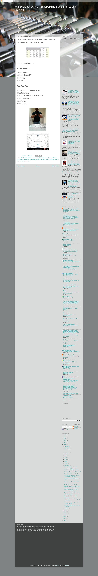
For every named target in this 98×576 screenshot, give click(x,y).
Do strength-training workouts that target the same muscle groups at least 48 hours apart (70, 388)
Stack (46, 159)
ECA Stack (54, 157)
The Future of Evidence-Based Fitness (71, 351)
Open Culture (66, 222)
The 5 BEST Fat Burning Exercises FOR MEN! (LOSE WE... (72, 476)
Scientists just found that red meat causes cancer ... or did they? (70, 381)
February (67, 465)
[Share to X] (38, 156)
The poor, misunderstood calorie (71, 301)
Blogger (67, 565)
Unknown (76, 426)
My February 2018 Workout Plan (71, 469)
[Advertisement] (28, 24)
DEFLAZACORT (66, 368)
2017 (64, 511)
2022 (64, 436)
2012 (64, 520)
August (66, 453)
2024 (64, 435)
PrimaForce (39, 159)
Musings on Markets (68, 228)
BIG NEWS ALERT (67, 346)
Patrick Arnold (66, 279)
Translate (67, 429)
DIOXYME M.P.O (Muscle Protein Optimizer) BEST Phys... (71, 490)
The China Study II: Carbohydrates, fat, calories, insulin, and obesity (70, 251)
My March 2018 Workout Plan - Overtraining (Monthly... (71, 467)
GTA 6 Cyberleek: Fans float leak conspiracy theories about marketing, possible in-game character (71, 217)
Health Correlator (67, 248)
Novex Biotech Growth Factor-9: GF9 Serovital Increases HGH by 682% (73, 91)
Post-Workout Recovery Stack (71, 473)
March (66, 463)
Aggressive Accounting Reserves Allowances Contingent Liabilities (70, 269)
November (67, 448)
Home (38, 166)
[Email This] (36, 156)
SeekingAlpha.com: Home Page (71, 208)
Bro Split (36, 157)
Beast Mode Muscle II (68, 354)
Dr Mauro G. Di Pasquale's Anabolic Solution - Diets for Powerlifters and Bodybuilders (74, 142)
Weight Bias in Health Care (69, 240)
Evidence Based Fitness (69, 350)
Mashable (65, 215)
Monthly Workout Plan (25, 159)
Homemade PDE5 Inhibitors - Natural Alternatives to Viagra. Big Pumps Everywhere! (74, 195)
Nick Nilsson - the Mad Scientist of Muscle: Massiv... (72, 493)
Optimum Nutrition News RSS (70, 393)
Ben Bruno (66, 307)
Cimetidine (45, 157)
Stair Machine (55, 159)
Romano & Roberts (68, 397)
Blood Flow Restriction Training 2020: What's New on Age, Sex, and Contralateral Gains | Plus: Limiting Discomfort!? (71, 334)
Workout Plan (27, 160)
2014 (64, 516)
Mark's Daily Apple (67, 296)
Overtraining (33, 159)
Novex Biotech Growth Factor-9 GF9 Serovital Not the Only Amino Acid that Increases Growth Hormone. (74, 162)
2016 (64, 513)
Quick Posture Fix (67, 245)
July (66, 455)
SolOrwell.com (66, 339)
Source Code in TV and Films (70, 285)
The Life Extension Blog (69, 324)
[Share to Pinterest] (41, 156)
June (66, 457)
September (67, 451)
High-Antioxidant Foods (68, 297)
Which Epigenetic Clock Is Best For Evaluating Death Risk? (70, 275)
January (67, 508)
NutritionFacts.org (67, 239)
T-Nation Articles (67, 395)
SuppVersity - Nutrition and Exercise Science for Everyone (70, 331)
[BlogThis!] (37, 156)
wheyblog (76, 428)
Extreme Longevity (68, 260)
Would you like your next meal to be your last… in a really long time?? (70, 303)
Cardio (40, 157)
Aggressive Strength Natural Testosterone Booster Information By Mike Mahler (74, 152)
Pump (43, 159)
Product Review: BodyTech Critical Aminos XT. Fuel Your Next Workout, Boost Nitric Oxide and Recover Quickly (74, 118)
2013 (64, 518)
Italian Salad (66, 321)
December (67, 446)
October (67, 450)
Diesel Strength (67, 244)
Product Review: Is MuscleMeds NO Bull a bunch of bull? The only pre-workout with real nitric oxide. (70, 130)
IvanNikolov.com (67, 254)
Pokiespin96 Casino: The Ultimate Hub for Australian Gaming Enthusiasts (71, 262)
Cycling (49, 157)
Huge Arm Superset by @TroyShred (72, 471)
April (66, 461)
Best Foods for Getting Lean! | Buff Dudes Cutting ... (72, 503)
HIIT (18, 159)
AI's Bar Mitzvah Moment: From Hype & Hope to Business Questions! (71, 230)
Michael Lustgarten (68, 273)
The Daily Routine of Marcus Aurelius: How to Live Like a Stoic (71, 224)
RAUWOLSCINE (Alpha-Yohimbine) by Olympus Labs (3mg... (72, 487)
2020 (64, 440)
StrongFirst (66, 233)
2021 (64, 438)
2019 (64, 442)
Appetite (32, 157)
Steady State (20, 160)
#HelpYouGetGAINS (25, 157)
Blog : (64, 290)
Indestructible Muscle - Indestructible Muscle (69, 386)
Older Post (55, 166)
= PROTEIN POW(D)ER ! (69, 345)
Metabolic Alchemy (68, 372)
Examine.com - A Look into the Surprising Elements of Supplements (70, 378)
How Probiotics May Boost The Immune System (69, 315)
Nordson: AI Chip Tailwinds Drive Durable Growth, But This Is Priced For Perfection (71, 210)
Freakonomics (66, 360)
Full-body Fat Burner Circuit (70, 484)
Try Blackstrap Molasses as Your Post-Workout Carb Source (70, 172)
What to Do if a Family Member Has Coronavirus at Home (70, 326)
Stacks (50, 159)
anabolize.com (67, 399)
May (66, 459)
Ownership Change (67, 373)
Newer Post (20, 166)
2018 (64, 444)
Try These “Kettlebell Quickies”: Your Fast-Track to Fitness (71, 292)
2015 (64, 514)
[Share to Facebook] (40, 156)
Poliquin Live (66, 312)
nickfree (57, 565)
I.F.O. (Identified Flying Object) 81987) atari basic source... (71, 287)
